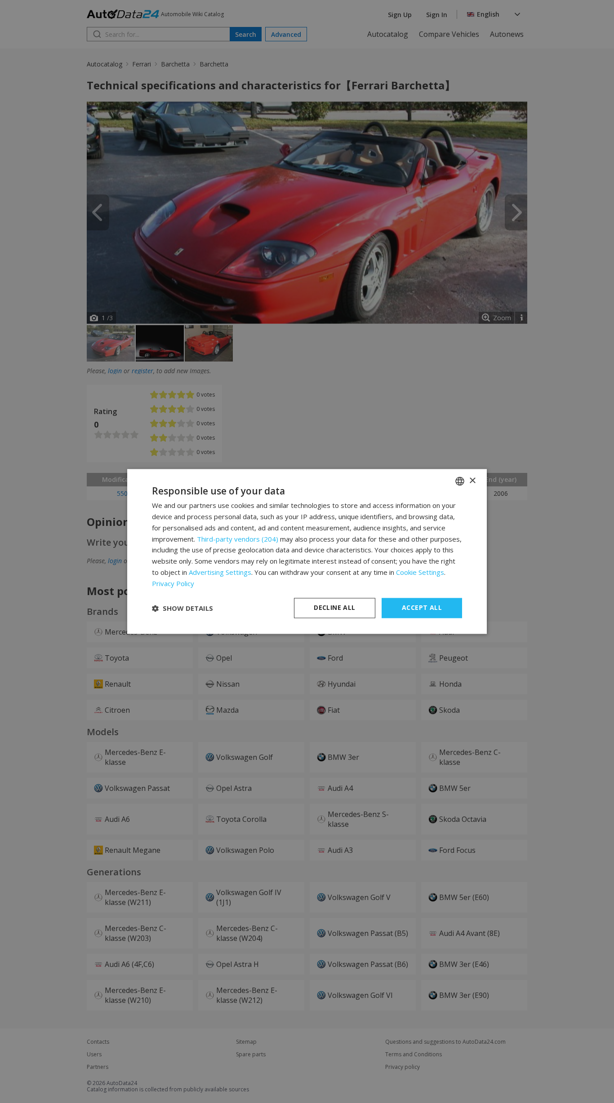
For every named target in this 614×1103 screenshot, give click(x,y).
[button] (182, 608)
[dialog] (307, 551)
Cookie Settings (420, 572)
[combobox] (459, 480)
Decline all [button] (334, 608)
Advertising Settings (220, 572)
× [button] (472, 480)
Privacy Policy (173, 583)
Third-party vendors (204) (237, 538)
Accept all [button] (422, 608)
